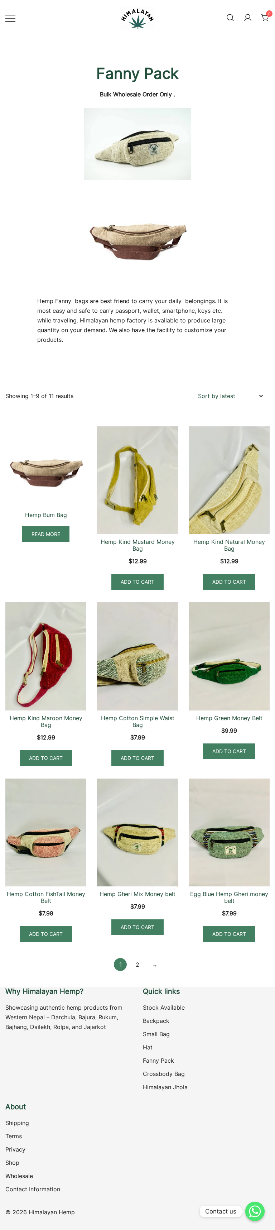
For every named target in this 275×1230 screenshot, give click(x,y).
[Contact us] (255, 1211)
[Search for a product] (230, 18)
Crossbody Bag (164, 1073)
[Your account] (247, 18)
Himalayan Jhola (165, 1087)
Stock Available (164, 1007)
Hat (148, 1047)
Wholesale (19, 1175)
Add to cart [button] (137, 582)
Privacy (15, 1149)
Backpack (156, 1020)
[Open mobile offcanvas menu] (10, 18)
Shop (12, 1162)
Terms (13, 1136)
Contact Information (32, 1189)
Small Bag (156, 1034)
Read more (46, 534)
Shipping (17, 1122)
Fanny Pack (158, 1060)
